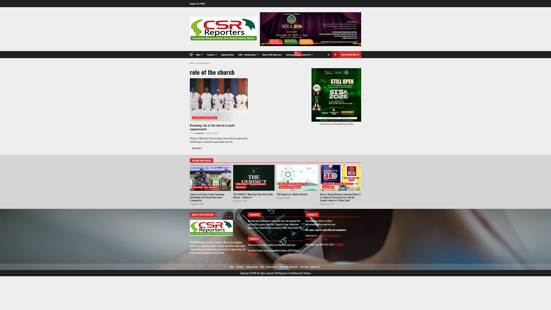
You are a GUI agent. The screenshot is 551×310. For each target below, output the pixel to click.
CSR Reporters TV (350, 54)
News (198, 54)
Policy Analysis (328, 187)
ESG (205, 187)
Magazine (348, 184)
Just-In (195, 118)
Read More (197, 148)
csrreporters (199, 133)
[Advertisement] (310, 29)
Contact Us (306, 54)
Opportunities (227, 54)
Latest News (204, 118)
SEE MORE (339, 244)
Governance (213, 187)
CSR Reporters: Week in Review (297, 178)
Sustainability (295, 187)
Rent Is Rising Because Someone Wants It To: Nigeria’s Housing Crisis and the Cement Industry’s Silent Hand (340, 178)
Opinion (213, 118)
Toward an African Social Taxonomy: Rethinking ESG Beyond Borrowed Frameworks (210, 178)
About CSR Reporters (272, 54)
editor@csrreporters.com (328, 235)
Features (211, 54)
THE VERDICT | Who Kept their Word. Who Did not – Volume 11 (253, 178)
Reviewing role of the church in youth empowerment (219, 99)
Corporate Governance (257, 184)
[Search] (329, 54)
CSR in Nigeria (296, 184)
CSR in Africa (197, 187)
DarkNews (293, 273)
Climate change (241, 184)
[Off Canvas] (191, 54)
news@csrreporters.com (316, 239)
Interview (292, 53)
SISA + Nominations (247, 54)
